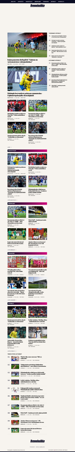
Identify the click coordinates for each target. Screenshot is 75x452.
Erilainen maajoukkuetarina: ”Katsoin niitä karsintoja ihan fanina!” (36, 342)
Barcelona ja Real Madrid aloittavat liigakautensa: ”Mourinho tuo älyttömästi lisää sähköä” (37, 138)
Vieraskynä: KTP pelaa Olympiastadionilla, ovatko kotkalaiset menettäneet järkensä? (36, 293)
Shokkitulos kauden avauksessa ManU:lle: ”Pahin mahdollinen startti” (16, 115)
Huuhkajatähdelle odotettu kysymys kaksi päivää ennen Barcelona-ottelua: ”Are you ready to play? (32, 397)
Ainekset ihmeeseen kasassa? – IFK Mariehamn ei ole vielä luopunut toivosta (37, 243)
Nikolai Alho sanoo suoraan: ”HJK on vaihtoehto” (31, 357)
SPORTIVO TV (61, 1)
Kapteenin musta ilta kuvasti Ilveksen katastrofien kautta (16, 242)
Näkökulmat (38, 1)
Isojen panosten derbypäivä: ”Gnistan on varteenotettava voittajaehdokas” (23, 61)
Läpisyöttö (20, 1)
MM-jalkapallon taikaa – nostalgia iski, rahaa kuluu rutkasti (15, 271)
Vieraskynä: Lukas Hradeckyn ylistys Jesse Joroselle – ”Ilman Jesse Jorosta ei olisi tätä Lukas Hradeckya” (16, 293)
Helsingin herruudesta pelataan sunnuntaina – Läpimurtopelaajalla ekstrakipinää (25, 94)
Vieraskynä (46, 1)
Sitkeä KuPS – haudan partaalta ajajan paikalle (37, 220)
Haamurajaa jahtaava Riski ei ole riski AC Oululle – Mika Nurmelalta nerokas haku (36, 115)
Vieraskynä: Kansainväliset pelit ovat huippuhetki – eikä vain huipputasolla (37, 271)
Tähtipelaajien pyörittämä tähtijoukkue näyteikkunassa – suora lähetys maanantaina (33, 365)
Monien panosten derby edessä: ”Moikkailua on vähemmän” (16, 136)
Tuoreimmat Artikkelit (55, 33)
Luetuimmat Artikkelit (55, 60)
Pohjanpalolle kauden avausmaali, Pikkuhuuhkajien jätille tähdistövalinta (32, 388)
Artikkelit (53, 1)
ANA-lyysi (13, 1)
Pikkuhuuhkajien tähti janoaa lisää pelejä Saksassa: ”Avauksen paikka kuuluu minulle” (37, 191)
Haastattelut (29, 1)
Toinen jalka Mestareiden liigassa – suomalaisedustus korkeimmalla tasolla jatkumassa (15, 343)
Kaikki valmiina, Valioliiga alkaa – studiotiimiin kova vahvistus (37, 320)
